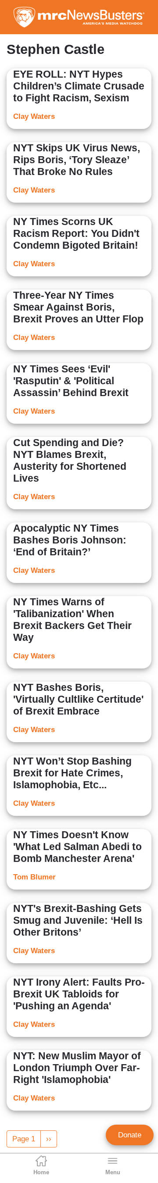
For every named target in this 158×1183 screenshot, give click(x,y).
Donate (129, 1135)
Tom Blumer (34, 877)
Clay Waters (34, 116)
